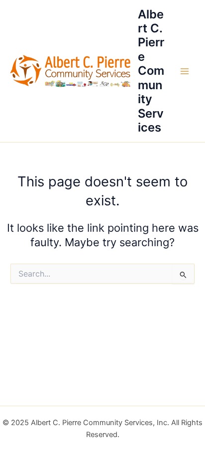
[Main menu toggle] (184, 71)
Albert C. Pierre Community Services (151, 71)
